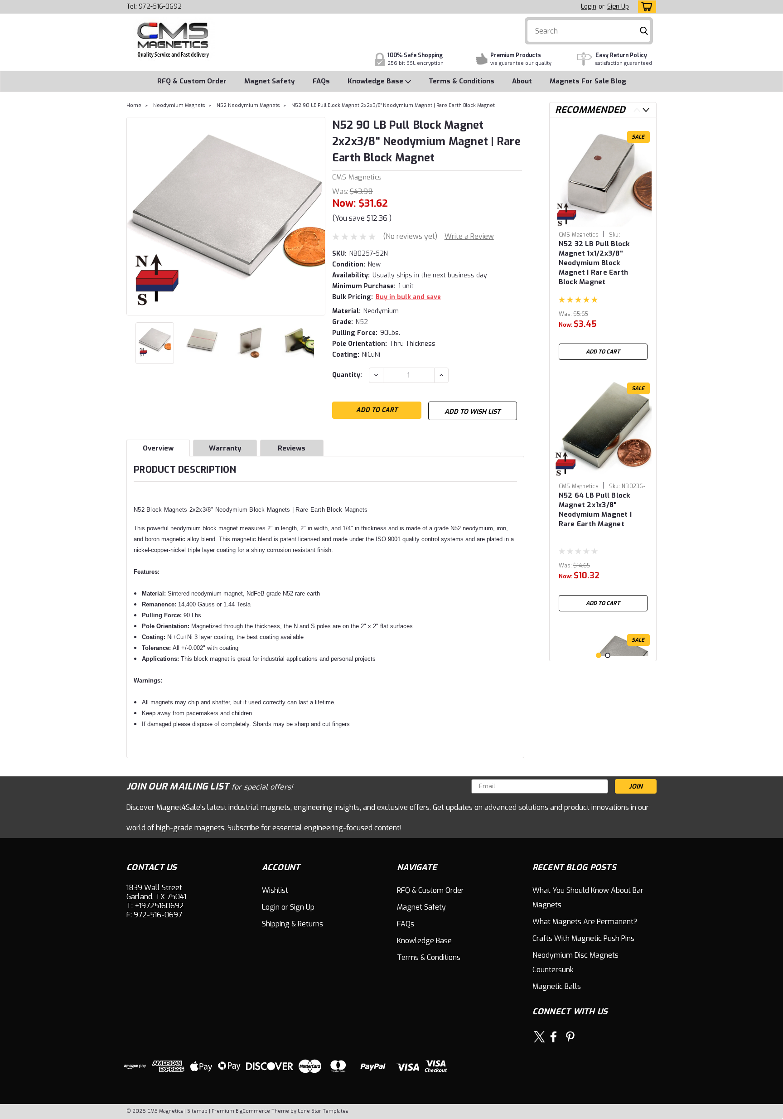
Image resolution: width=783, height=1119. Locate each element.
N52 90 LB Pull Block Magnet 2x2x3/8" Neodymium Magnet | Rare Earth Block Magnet (393, 105)
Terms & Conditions (461, 81)
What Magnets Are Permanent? (584, 921)
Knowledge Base (376, 81)
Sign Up (618, 6)
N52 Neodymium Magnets (248, 105)
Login (588, 6)
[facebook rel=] (553, 1036)
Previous (134, 216)
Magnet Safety (269, 81)
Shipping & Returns (292, 924)
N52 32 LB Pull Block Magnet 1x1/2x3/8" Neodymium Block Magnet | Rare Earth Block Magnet (594, 262)
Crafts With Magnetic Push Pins (583, 938)
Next (317, 216)
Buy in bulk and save (408, 297)
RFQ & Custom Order (192, 81)
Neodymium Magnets (179, 105)
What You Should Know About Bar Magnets (587, 898)
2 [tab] (607, 655)
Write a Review (469, 236)
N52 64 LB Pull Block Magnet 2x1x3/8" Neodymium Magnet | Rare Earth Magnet (595, 509)
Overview (158, 448)
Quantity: (347, 375)
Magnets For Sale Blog (588, 81)
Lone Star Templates (323, 1111)
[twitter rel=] (539, 1036)
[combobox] (589, 31)
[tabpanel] (603, 244)
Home (133, 105)
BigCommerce (253, 1111)
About (522, 81)
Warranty (225, 448)
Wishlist (275, 890)
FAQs (321, 81)
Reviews (291, 448)
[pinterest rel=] (570, 1036)
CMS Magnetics (357, 177)
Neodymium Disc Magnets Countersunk (575, 962)
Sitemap (197, 1111)
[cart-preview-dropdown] (645, 6)
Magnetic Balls (556, 986)
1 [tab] (598, 655)
